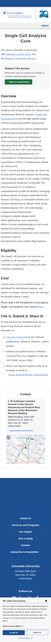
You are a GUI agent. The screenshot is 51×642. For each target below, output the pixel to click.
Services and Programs (25, 525)
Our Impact (25, 531)
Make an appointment (19, 82)
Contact (25, 545)
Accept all (14, 633)
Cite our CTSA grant (16, 337)
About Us (25, 518)
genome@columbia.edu (21, 430)
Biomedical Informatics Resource (20, 58)
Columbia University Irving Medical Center (25, 3)
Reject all (37, 633)
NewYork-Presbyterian (25, 494)
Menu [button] (45, 25)
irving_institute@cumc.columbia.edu (28, 374)
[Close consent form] (46, 601)
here (42, 306)
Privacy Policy (24, 638)
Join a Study (25, 538)
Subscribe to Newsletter (26, 553)
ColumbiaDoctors (25, 503)
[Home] (25, 14)
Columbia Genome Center (18, 54)
